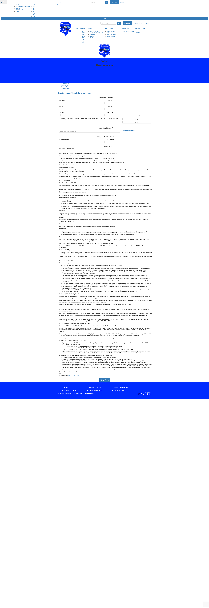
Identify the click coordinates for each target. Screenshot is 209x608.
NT (33, 8)
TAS (34, 13)
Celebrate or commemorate (114, 33)
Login (104, 18)
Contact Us (82, 2)
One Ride (18, 5)
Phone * (62, 112)
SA (33, 11)
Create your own (111, 36)
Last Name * (110, 100)
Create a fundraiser (138, 23)
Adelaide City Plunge (70, 390)
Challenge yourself (112, 31)
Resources (70, 2)
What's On (33, 2)
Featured (90, 28)
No (137, 122)
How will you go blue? (121, 387)
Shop (76, 2)
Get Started (114, 2)
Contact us (137, 32)
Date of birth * (110, 112)
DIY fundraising (109, 28)
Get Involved (49, 2)
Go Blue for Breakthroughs (23, 6)
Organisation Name (64, 139)
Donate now (127, 23)
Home (4, 2)
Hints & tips (125, 28)
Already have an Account (81, 93)
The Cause (41, 2)
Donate (122, 2)
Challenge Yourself (95, 387)
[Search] (106, 2)
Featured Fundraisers (19, 2)
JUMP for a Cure (20, 10)
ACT (34, 5)
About (9, 2)
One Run (18, 11)
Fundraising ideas (61, 5)
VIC (34, 15)
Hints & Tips (58, 2)
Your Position (110, 139)
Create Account (65, 83)
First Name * (62, 100)
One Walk (18, 8)
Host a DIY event (111, 34)
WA (34, 16)
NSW (34, 6)
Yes (137, 119)
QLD (34, 10)
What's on (82, 28)
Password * (110, 106)
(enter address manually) (129, 130)
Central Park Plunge (95, 390)
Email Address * (63, 106)
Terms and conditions (73, 375)
